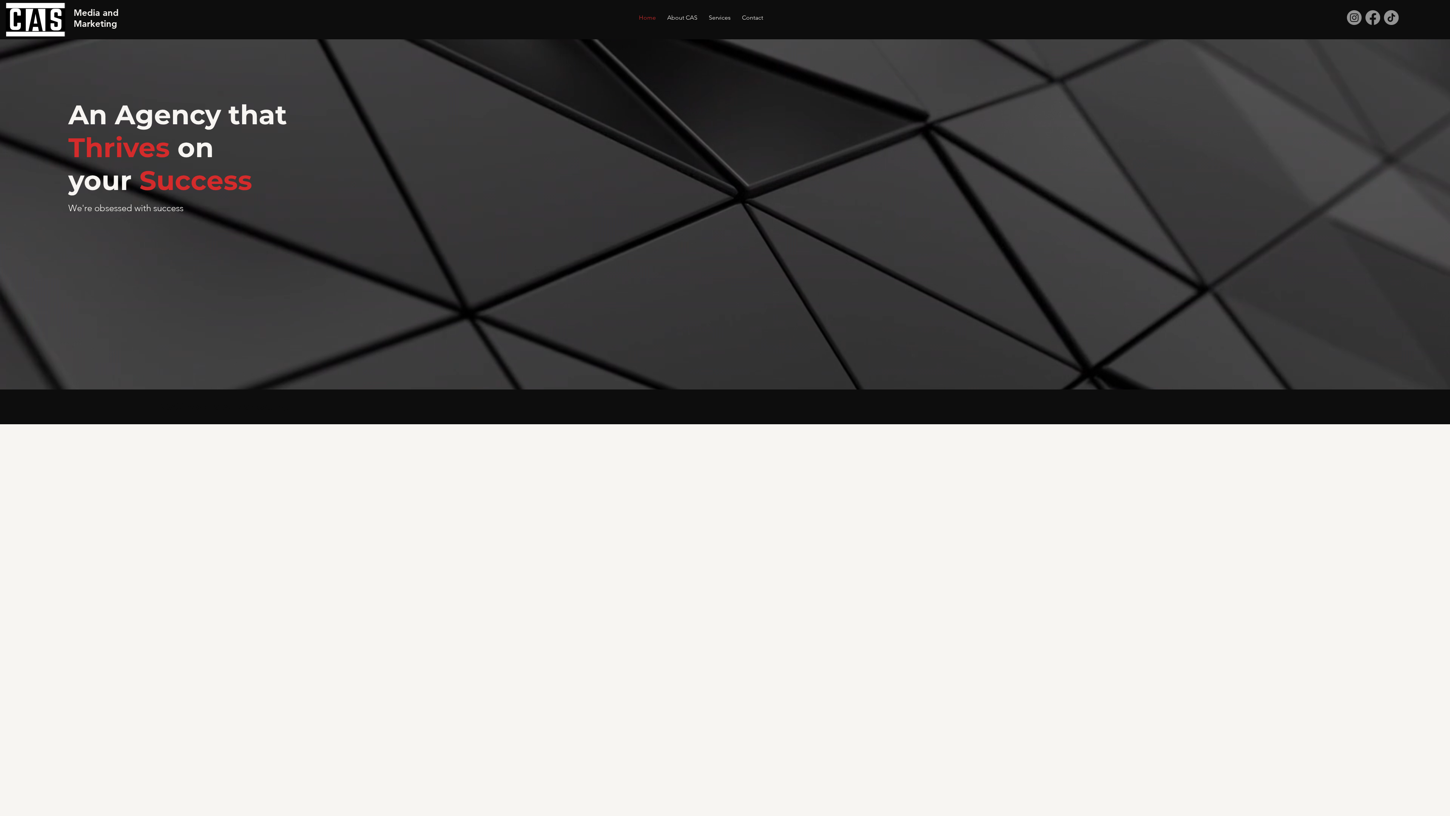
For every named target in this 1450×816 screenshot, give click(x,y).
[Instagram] (1354, 17)
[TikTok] (1391, 17)
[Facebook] (1372, 17)
